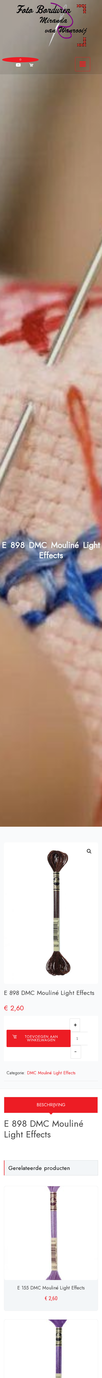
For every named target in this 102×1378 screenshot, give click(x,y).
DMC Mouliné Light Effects (51, 1073)
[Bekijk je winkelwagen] (31, 65)
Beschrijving (51, 1105)
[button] (89, 851)
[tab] (51, 1105)
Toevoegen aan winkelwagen (41, 1038)
